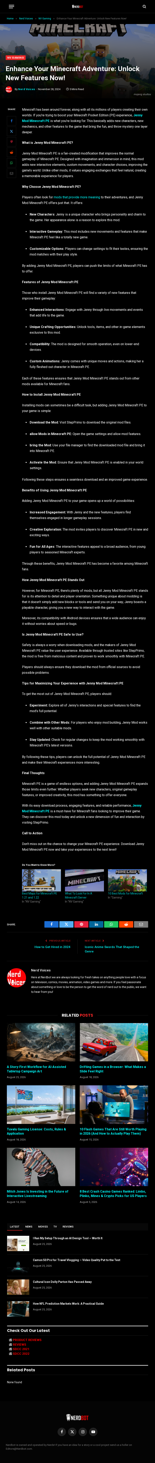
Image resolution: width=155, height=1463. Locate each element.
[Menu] (11, 6)
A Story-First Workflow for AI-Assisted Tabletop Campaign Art (36, 1069)
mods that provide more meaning (77, 197)
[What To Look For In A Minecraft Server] (84, 880)
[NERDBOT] (77, 6)
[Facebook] (11, 120)
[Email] (11, 173)
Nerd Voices (26, 89)
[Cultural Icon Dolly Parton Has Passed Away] (18, 1287)
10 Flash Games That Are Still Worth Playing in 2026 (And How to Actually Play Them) (113, 1131)
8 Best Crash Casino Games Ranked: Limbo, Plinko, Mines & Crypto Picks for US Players (113, 1194)
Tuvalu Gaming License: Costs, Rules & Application (36, 1131)
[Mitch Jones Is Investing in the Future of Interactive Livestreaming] (41, 1167)
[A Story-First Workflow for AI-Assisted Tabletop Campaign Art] (41, 1042)
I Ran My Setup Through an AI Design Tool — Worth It (68, 1238)
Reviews (68, 1226)
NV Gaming (15, 58)
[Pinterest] (11, 141)
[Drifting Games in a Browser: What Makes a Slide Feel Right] (114, 1042)
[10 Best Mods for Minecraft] (127, 880)
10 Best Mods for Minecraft (125, 893)
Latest (15, 1226)
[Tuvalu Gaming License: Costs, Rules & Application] (41, 1104)
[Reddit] (11, 152)
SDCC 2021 (21, 1349)
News (28, 1226)
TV (55, 1226)
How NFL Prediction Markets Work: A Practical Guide (68, 1303)
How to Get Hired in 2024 (52, 947)
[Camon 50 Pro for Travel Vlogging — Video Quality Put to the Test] (18, 1265)
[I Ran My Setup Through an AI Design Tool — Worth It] (18, 1243)
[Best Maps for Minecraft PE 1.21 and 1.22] (41, 880)
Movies (43, 1226)
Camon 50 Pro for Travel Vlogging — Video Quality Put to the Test (76, 1260)
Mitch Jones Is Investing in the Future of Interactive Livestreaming (37, 1194)
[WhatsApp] (11, 162)
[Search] (144, 6)
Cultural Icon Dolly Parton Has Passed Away (62, 1281)
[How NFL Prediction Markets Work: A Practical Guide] (18, 1309)
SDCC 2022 (21, 1354)
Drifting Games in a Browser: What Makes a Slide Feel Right (113, 1069)
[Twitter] (11, 131)
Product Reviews (27, 1340)
